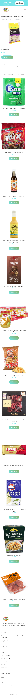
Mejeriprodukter (5, 661)
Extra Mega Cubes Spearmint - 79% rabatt (14, 108)
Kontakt (3, 680)
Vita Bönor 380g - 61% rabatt (14, 555)
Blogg (3, 677)
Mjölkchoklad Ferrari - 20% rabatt (14, 465)
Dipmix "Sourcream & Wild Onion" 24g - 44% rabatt (14, 510)
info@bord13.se (5, 641)
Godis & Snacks (5, 655)
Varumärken (4, 667)
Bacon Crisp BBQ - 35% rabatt (14, 376)
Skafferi (3, 664)
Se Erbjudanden (19, 3)
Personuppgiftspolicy (7, 686)
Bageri (3, 650)
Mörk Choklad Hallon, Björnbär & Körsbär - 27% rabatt (14, 420)
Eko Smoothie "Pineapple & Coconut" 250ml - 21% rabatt (14, 241)
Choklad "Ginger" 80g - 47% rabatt (14, 286)
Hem (2, 19)
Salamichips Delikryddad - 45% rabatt (14, 599)
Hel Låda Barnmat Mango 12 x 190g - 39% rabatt (14, 331)
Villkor (3, 683)
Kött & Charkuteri (5, 658)
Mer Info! (7, 57)
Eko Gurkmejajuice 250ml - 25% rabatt (14, 196)
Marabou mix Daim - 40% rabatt (14, 152)
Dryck (2, 652)
